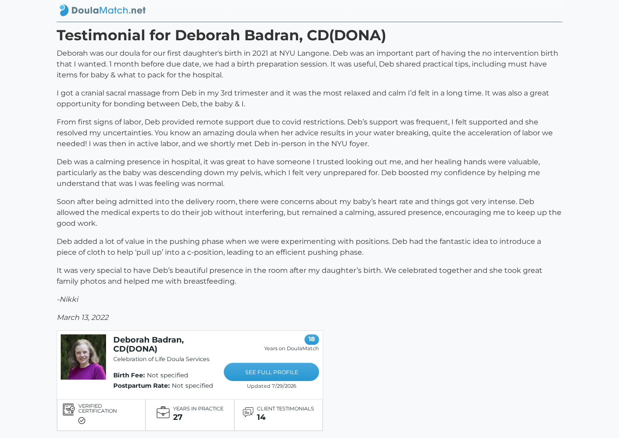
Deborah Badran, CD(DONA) (148, 344)
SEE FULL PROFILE (271, 372)
